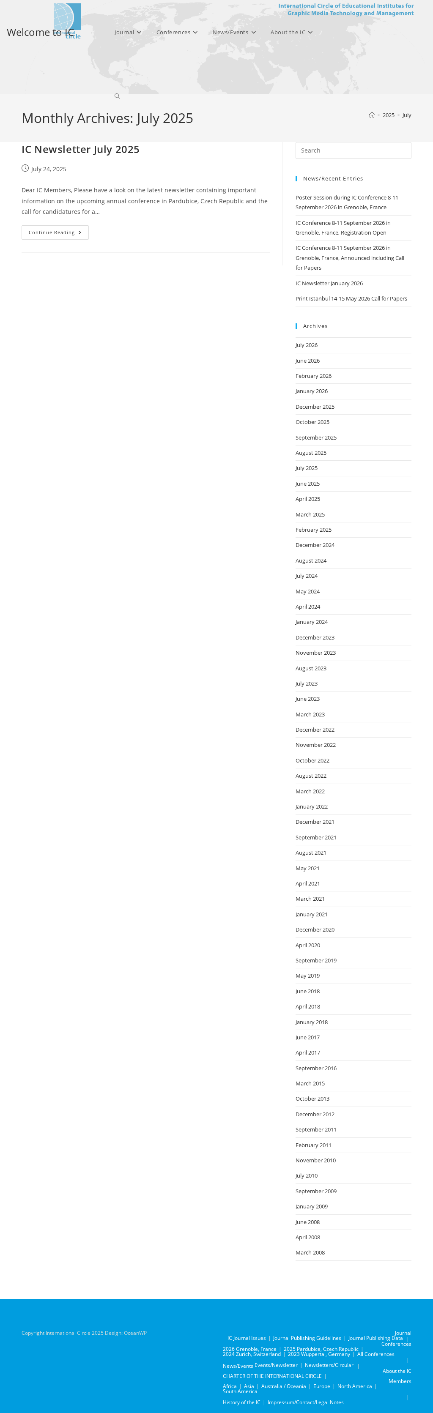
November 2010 (316, 1160)
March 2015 (310, 1083)
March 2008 (310, 1252)
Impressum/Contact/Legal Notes (306, 1402)
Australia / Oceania (283, 1386)
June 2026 (308, 360)
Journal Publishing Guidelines (307, 1338)
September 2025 (316, 437)
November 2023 (316, 652)
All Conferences (376, 1354)
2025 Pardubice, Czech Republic (321, 1349)
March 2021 (310, 898)
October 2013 (312, 1098)
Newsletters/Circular (329, 1365)
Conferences (396, 1343)
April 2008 (308, 1237)
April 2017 (308, 1052)
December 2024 (315, 545)
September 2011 (316, 1129)
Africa (230, 1386)
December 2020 (315, 929)
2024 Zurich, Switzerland (252, 1354)
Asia (249, 1386)
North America (354, 1386)
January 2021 (312, 914)
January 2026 (312, 391)
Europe (321, 1386)
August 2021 (311, 852)
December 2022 (315, 729)
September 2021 (316, 837)
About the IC (397, 1371)
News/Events (238, 1365)
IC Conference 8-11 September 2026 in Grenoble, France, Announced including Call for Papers (350, 257)
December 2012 (315, 1114)
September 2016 (316, 1068)
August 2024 (311, 560)
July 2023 (307, 683)
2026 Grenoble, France (250, 1349)
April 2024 (308, 606)
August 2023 (311, 668)
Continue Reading (59, 234)
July (407, 115)
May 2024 (308, 591)
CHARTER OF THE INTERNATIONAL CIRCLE (272, 1376)
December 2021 (315, 821)
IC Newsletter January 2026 (329, 283)
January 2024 (312, 622)
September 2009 (316, 1191)
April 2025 (308, 499)
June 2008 (308, 1222)
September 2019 (316, 960)
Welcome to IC (40, 32)
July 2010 (307, 1175)
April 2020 (308, 945)
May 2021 (308, 868)
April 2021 (308, 883)
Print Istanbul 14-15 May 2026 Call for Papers (351, 298)
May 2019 (308, 975)
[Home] (372, 115)
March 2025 (310, 514)
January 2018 (312, 1022)
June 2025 (308, 483)
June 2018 (308, 991)
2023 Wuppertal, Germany (319, 1354)
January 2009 (312, 1206)
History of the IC (241, 1402)
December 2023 (315, 637)
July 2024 (307, 575)
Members (400, 1381)
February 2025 (314, 529)
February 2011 (314, 1145)
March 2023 (310, 714)
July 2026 (307, 345)
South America (240, 1391)
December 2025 (315, 406)
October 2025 (312, 422)
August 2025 (311, 452)
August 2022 (311, 775)
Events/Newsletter (276, 1365)
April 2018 (308, 1006)
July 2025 (307, 468)
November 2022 (316, 745)
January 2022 (312, 806)
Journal (403, 1332)
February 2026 (314, 376)
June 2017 (308, 1037)
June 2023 (308, 698)
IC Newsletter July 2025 (81, 149)
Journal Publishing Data (375, 1338)
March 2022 (310, 791)
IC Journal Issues (246, 1338)
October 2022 (312, 760)
